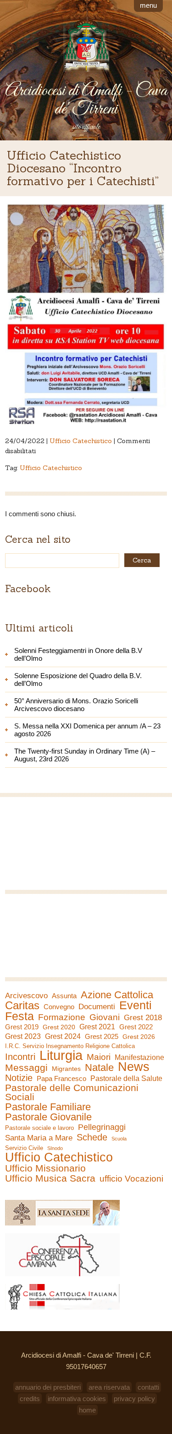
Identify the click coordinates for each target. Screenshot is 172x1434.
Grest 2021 (97, 1027)
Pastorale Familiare (48, 1107)
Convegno (59, 1007)
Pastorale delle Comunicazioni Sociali (72, 1092)
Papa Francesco (61, 1078)
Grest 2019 (22, 1027)
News (134, 1066)
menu (148, 5)
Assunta (64, 996)
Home (87, 1410)
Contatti (148, 1387)
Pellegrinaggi (102, 1127)
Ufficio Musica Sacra (50, 1178)
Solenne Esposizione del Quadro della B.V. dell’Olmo (78, 679)
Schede (92, 1137)
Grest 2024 (63, 1036)
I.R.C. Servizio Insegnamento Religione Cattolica (70, 1046)
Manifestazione (139, 1057)
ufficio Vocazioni (131, 1178)
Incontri (20, 1056)
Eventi (135, 1005)
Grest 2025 (101, 1036)
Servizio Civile (24, 1148)
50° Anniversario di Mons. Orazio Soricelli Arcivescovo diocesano (76, 704)
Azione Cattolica (117, 995)
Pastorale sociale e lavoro (39, 1127)
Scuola (119, 1138)
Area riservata (109, 1387)
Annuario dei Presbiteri (48, 1387)
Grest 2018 (143, 1017)
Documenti (96, 1006)
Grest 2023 (23, 1036)
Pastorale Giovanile (48, 1117)
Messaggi (26, 1067)
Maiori (99, 1057)
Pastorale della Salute (126, 1078)
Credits (30, 1398)
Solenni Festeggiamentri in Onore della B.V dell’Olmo (78, 654)
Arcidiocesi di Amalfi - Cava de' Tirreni (86, 100)
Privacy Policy (134, 1398)
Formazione (61, 1017)
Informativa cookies (77, 1398)
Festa (19, 1016)
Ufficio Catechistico (81, 441)
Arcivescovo (26, 995)
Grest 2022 (136, 1027)
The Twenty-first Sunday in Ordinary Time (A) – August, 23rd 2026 (84, 755)
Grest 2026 (138, 1036)
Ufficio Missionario (45, 1168)
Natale (99, 1067)
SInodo (55, 1148)
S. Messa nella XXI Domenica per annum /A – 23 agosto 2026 (87, 730)
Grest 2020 (59, 1027)
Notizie (19, 1077)
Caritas (22, 1005)
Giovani (104, 1017)
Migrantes (66, 1068)
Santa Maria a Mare (38, 1138)
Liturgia (61, 1055)
